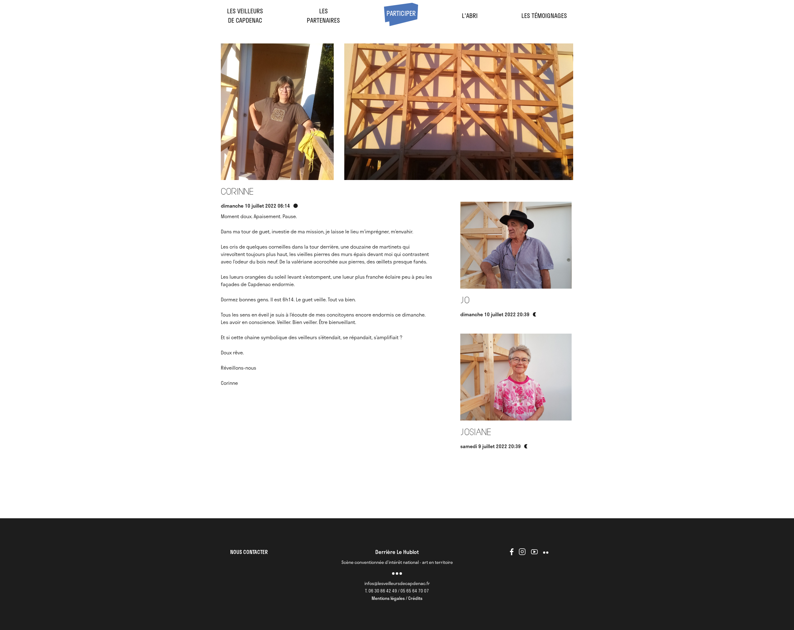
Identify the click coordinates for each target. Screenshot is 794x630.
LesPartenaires (323, 15)
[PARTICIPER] (401, 23)
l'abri (470, 15)
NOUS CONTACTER (249, 552)
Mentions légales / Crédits (397, 598)
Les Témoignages (544, 15)
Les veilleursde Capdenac (245, 15)
